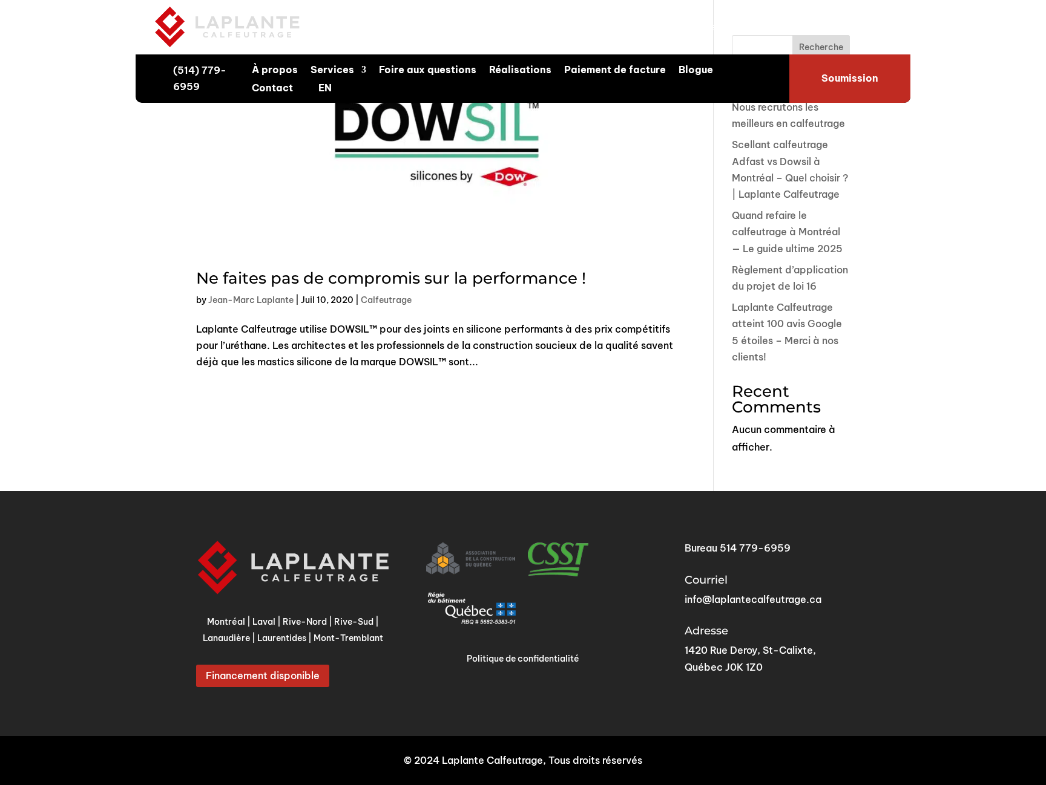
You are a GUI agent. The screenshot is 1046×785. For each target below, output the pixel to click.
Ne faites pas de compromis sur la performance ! (391, 278)
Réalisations (520, 70)
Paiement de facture (615, 70)
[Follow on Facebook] (849, 27)
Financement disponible (263, 675)
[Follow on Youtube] (873, 27)
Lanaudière (699, 27)
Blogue (696, 70)
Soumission (849, 78)
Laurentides (760, 27)
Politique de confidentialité (523, 658)
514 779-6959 (755, 548)
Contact (272, 88)
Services (332, 70)
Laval (541, 27)
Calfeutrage (386, 300)
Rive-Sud (642, 27)
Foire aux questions (427, 70)
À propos (275, 70)
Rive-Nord (586, 27)
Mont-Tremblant (348, 638)
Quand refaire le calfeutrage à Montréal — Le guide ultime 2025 (787, 231)
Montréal (499, 27)
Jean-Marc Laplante (251, 300)
